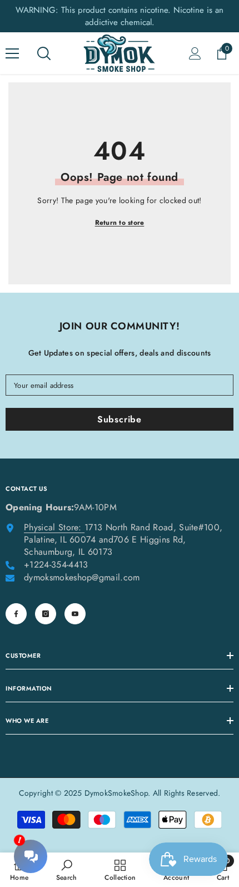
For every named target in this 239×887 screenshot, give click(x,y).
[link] (66, 870)
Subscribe (119, 419)
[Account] (195, 53)
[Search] (44, 53)
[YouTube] (75, 613)
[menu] (12, 53)
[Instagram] (45, 613)
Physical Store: (53, 527)
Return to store (120, 223)
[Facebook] (16, 613)
